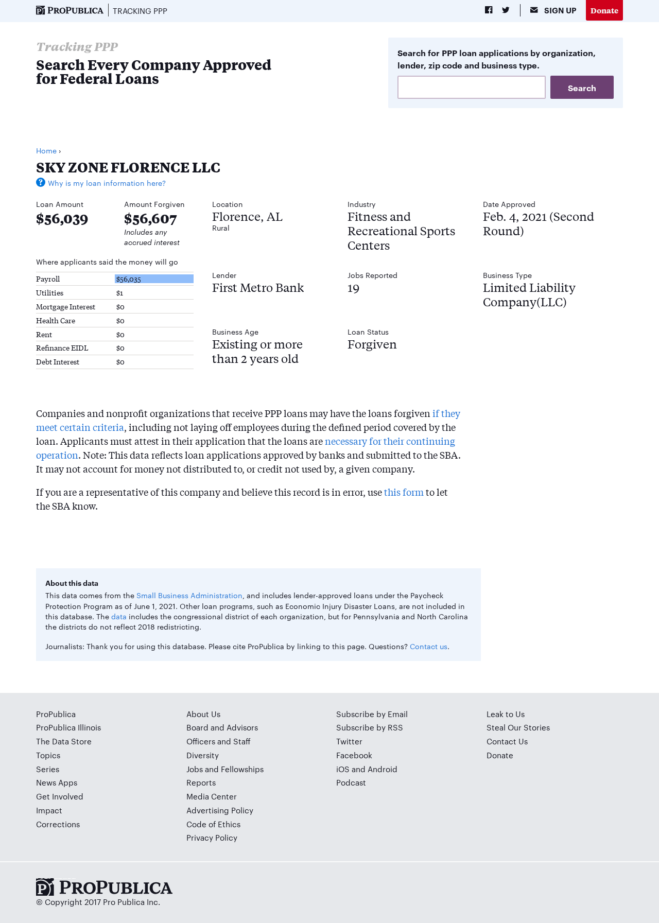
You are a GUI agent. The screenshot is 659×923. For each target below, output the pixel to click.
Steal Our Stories (518, 727)
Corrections (58, 823)
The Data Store (64, 741)
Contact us (428, 646)
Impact (49, 810)
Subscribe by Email (372, 713)
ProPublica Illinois (68, 727)
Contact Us (507, 741)
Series (47, 768)
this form (404, 491)
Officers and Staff (218, 741)
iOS (343, 768)
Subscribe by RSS (369, 727)
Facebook (354, 755)
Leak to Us (506, 713)
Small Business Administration (189, 595)
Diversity (202, 755)
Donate (604, 10)
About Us (203, 713)
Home (46, 150)
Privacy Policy (211, 837)
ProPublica (56, 713)
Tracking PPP (140, 10)
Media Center (211, 796)
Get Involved (59, 796)
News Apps (56, 782)
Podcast (351, 782)
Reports (201, 782)
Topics (48, 755)
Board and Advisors (222, 727)
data (119, 616)
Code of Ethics (213, 823)
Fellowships (242, 768)
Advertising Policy (219, 810)
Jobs (194, 768)
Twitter (349, 741)
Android (382, 768)
